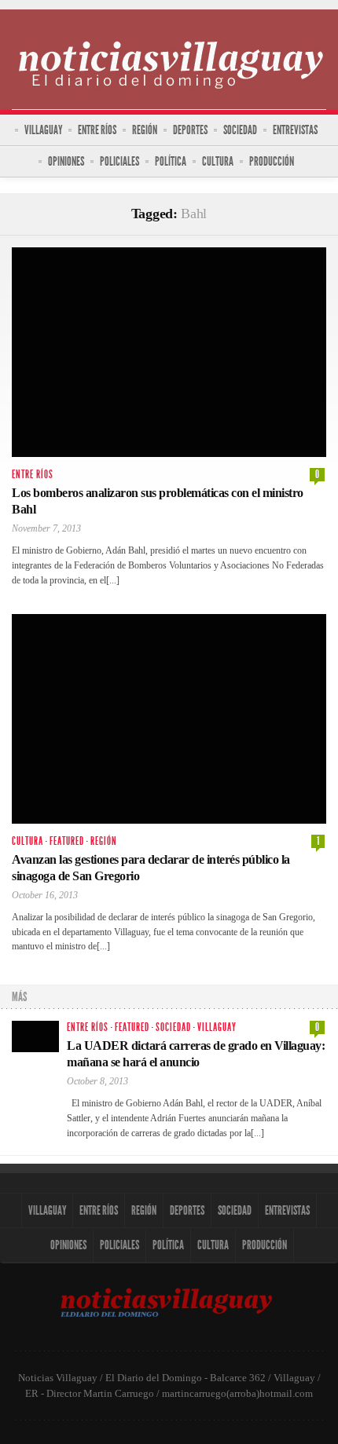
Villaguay (43, 129)
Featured (67, 841)
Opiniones (66, 161)
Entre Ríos (97, 129)
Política (170, 161)
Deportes (190, 129)
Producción (271, 161)
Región (144, 129)
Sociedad (240, 129)
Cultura (217, 161)
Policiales (119, 161)
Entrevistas (295, 129)
